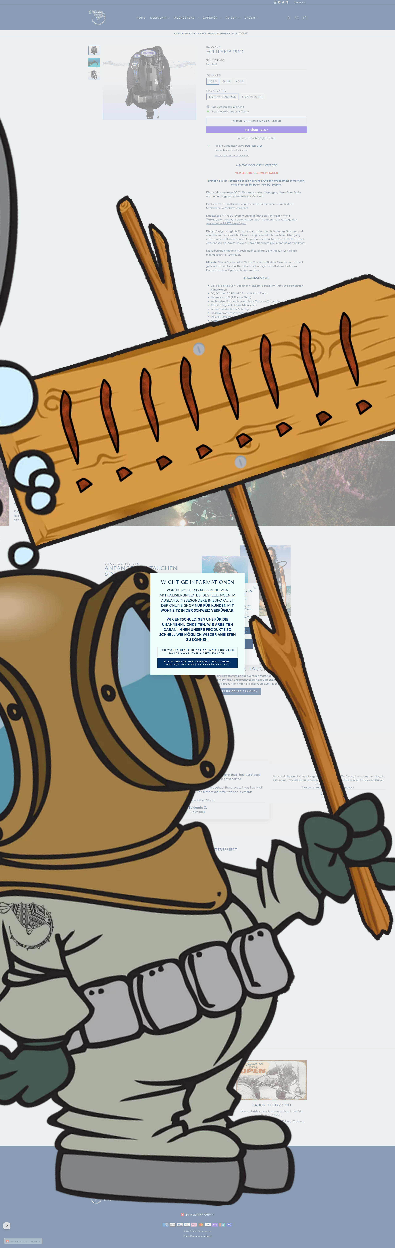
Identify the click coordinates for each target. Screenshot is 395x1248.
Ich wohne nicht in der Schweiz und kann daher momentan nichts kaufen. (197, 652)
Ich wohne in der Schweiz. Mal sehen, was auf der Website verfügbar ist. (197, 663)
